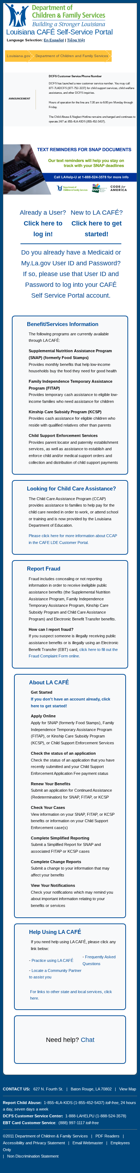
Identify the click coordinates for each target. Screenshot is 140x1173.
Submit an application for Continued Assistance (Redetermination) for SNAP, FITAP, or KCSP (71, 790)
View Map (127, 1089)
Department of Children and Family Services (72, 56)
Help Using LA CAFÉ (55, 932)
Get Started (41, 692)
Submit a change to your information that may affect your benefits (70, 868)
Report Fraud (43, 568)
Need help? (62, 1039)
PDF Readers (107, 1136)
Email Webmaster (88, 1143)
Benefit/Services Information (62, 324)
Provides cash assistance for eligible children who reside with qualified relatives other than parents (72, 418)
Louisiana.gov (18, 56)
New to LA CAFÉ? (97, 223)
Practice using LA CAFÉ (52, 960)
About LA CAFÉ (49, 682)
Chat (87, 1039)
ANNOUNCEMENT (19, 98)
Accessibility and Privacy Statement (34, 1143)
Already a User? (43, 223)
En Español (54, 40)
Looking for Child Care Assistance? (71, 488)
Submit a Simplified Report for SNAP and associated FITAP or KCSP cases (66, 844)
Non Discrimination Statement (33, 1156)
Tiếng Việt (76, 40)
